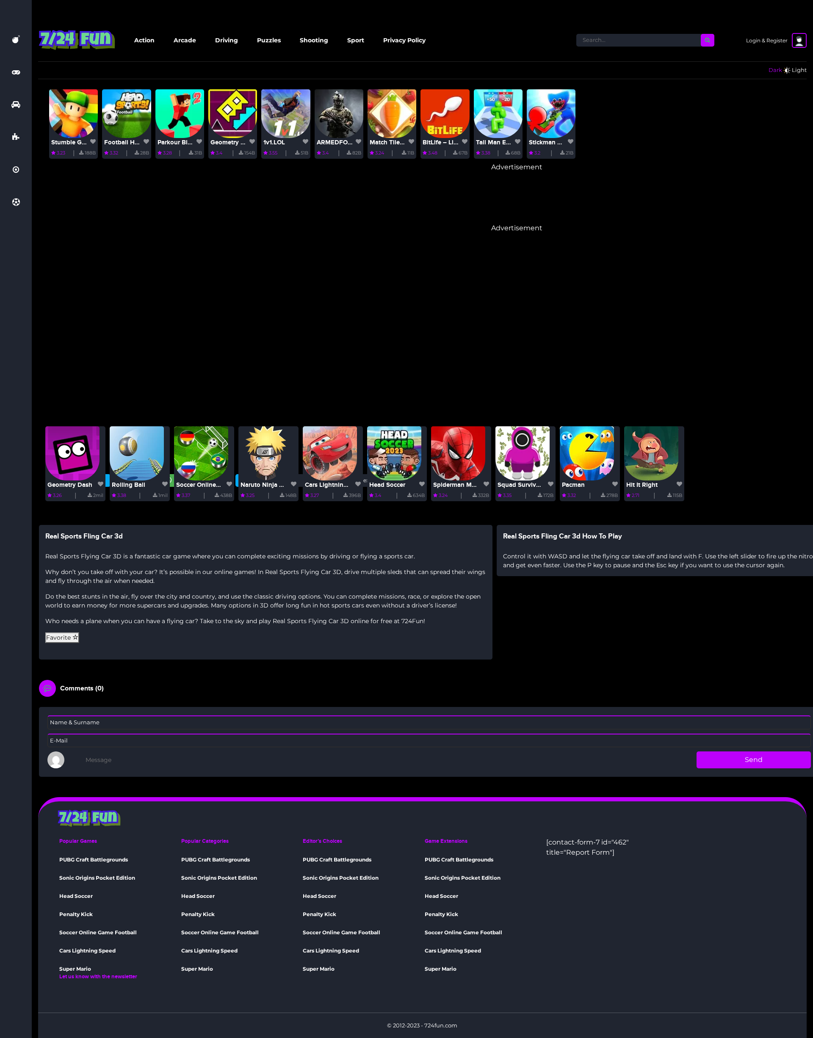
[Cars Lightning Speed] (330, 453)
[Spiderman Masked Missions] (458, 453)
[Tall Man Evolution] (498, 113)
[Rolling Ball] (137, 453)
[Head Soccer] (394, 453)
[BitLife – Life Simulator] (444, 113)
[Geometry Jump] (232, 113)
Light (799, 69)
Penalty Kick (76, 914)
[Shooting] (16, 169)
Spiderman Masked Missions (474, 485)
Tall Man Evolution (503, 142)
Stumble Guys (71, 142)
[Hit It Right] (651, 453)
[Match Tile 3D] (392, 113)
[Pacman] (587, 453)
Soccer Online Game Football (218, 485)
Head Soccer (387, 485)
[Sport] (16, 202)
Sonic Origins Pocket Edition (97, 878)
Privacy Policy (404, 40)
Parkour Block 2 (180, 142)
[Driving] (15, 104)
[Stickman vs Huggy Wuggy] (551, 113)
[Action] (16, 39)
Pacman (573, 485)
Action (144, 40)
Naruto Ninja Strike (268, 485)
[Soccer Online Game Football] (201, 453)
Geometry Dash (69, 485)
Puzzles (269, 40)
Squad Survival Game (529, 485)
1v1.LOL (274, 142)
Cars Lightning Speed (336, 485)
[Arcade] (16, 72)
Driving (226, 40)
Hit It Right (642, 485)
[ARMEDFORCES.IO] (339, 113)
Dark (775, 69)
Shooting (314, 40)
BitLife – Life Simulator (456, 142)
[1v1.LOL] (285, 113)
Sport (355, 40)
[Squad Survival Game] (522, 453)
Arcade (185, 40)
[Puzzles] (15, 137)
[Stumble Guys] (73, 113)
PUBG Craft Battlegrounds (93, 859)
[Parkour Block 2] (179, 113)
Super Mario (75, 969)
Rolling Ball (128, 485)
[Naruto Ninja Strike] (265, 453)
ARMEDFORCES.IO (344, 142)
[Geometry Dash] (72, 453)
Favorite (59, 637)
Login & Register (767, 40)
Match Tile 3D (390, 142)
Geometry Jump (233, 142)
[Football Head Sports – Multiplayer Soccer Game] (126, 113)
